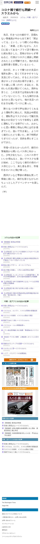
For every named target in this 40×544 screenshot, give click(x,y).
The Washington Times (9, 502)
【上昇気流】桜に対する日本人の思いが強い (18, 288)
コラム (22, 17)
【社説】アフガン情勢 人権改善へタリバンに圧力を (21, 338)
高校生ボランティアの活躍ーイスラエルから (18, 343)
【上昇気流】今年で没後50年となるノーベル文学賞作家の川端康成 (21, 282)
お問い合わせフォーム (8, 520)
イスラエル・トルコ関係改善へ (14, 325)
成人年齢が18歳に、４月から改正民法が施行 (18, 270)
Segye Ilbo (5, 505)
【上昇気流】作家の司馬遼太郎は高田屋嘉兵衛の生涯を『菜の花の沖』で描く (21, 294)
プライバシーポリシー (8, 533)
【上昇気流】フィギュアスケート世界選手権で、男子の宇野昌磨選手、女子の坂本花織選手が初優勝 (21, 276)
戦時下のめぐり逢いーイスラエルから (16, 320)
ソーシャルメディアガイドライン (12, 536)
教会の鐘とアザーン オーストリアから (17, 265)
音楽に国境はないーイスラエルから (15, 247)
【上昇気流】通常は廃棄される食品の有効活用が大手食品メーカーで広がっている (21, 259)
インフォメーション (8, 523)
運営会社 (4, 530)
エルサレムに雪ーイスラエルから (14, 348)
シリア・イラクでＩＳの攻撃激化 (14, 353)
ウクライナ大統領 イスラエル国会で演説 (18, 315)
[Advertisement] (20, 216)
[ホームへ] (13, 3)
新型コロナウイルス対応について (12, 514)
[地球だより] (11, 20)
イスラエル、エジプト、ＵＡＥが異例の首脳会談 (20, 310)
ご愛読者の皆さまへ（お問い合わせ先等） (14, 517)
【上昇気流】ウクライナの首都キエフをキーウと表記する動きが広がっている (21, 252)
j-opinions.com (6, 527)
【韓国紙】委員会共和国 (11, 242)
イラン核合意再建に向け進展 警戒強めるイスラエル (21, 331)
